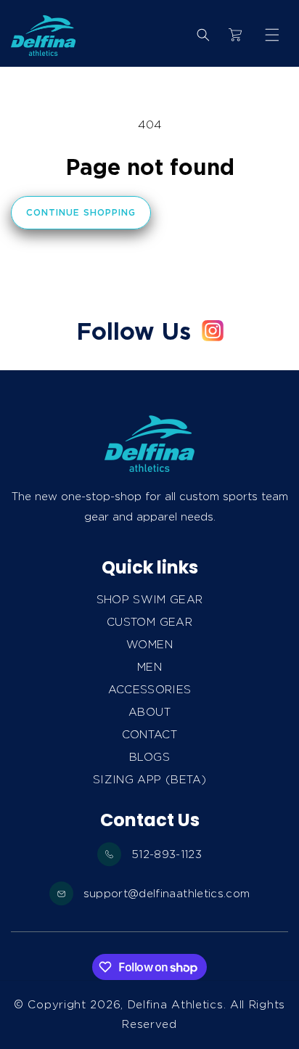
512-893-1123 (166, 854)
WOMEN (149, 644)
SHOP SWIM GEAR (150, 599)
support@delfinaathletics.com (166, 893)
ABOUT (149, 712)
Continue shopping (81, 212)
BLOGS (149, 757)
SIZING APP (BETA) (149, 779)
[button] (272, 35)
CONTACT (149, 734)
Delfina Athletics (176, 1004)
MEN (149, 667)
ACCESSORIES (150, 689)
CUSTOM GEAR (149, 622)
